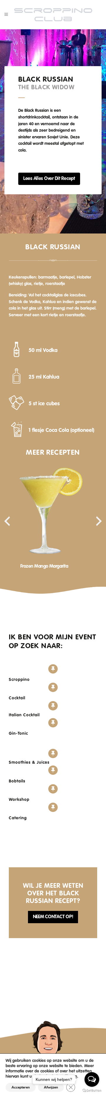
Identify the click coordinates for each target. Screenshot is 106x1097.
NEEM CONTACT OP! (53, 917)
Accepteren (20, 1087)
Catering (18, 818)
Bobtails (17, 781)
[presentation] (7, 521)
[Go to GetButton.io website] (91, 1091)
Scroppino (19, 680)
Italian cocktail (24, 715)
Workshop (19, 800)
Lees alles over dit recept (49, 178)
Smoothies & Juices (29, 762)
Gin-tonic (18, 734)
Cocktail (17, 698)
